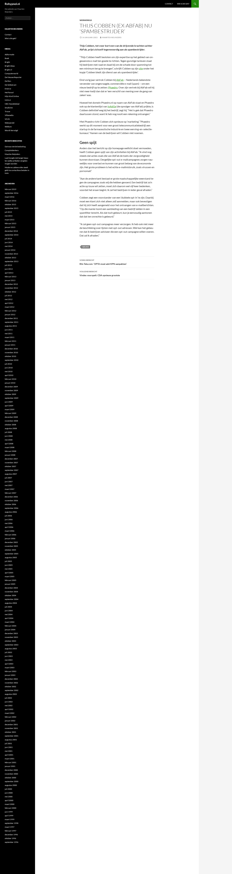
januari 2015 (10, 227)
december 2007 (11, 459)
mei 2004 (8, 614)
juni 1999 (9, 812)
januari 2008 (10, 455)
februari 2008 (10, 451)
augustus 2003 (11, 648)
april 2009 (9, 405)
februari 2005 (10, 580)
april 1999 (9, 815)
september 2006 (11, 508)
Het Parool (9, 92)
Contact (169, 4)
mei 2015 (8, 216)
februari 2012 (10, 311)
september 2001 (11, 736)
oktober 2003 (10, 641)
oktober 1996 (10, 838)
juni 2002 (9, 701)
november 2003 (11, 637)
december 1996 (11, 834)
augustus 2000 (11, 785)
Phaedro (113, 87)
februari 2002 (10, 717)
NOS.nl (8, 100)
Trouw (7, 111)
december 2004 (11, 588)
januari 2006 (10, 538)
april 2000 (9, 800)
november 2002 (11, 683)
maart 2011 (9, 337)
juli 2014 (8, 238)
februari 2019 (10, 189)
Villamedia (9, 115)
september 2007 (11, 470)
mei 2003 (8, 660)
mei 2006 (8, 523)
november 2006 (11, 500)
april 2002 (9, 709)
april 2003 (9, 664)
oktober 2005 (10, 550)
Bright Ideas (10, 66)
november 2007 (11, 462)
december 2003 (11, 633)
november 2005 (11, 546)
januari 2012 (10, 314)
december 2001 (11, 724)
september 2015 (11, 208)
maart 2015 (9, 219)
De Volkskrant (10, 85)
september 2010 (11, 360)
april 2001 (9, 755)
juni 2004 (9, 610)
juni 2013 (9, 269)
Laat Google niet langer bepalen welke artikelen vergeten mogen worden (17, 161)
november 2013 (11, 254)
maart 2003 (9, 667)
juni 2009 (9, 402)
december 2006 (11, 497)
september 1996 (11, 842)
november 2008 (11, 421)
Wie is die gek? (183, 4)
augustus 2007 (11, 474)
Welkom (8, 126)
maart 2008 (9, 447)
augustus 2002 (11, 694)
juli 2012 (8, 295)
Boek (7, 58)
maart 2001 (9, 758)
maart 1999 (9, 819)
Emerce (8, 88)
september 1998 (11, 823)
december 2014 (11, 231)
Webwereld (86, 20)
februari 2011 (10, 341)
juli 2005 (8, 561)
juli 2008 (8, 432)
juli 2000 (8, 789)
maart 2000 (9, 804)
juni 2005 (9, 565)
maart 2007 (9, 489)
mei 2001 (8, 751)
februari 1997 (10, 831)
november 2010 (11, 352)
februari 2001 (10, 762)
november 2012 (11, 288)
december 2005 (11, 542)
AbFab (120, 79)
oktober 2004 (10, 595)
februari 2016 (10, 200)
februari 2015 (10, 223)
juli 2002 (8, 698)
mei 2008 (8, 440)
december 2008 (11, 417)
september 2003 (11, 645)
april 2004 (9, 618)
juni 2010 (9, 367)
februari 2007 (10, 493)
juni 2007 (9, 481)
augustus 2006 (11, 512)
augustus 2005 (11, 557)
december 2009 (11, 386)
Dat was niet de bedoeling (15, 146)
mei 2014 (8, 246)
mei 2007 (8, 485)
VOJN (7, 119)
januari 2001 (10, 766)
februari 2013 (10, 276)
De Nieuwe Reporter (13, 77)
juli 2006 (8, 515)
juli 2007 (8, 478)
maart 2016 (9, 197)
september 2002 (11, 690)
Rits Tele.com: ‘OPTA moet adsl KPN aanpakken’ (103, 262)
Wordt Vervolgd (11, 130)
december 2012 (11, 284)
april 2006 (9, 527)
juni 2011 (9, 330)
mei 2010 (8, 371)
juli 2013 (8, 265)
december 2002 (11, 679)
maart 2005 (9, 576)
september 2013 (11, 261)
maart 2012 (9, 307)
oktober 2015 (10, 204)
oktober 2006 (10, 504)
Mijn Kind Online (12, 96)
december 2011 (11, 318)
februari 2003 (10, 671)
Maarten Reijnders (111, 37)
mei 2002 (8, 705)
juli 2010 (8, 364)
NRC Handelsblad (12, 104)
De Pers (8, 81)
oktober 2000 (10, 777)
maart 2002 (9, 713)
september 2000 (11, 781)
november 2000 (11, 774)
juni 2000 (9, 793)
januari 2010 (10, 383)
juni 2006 (9, 519)
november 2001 (11, 728)
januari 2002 (10, 720)
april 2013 (9, 273)
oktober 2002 (10, 686)
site (141, 68)
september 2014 (11, 235)
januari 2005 (10, 584)
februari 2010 (10, 379)
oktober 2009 (10, 394)
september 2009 (11, 398)
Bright (7, 62)
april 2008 (9, 443)
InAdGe (112, 106)
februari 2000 (10, 808)
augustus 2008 (11, 428)
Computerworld (11, 73)
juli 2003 (8, 652)
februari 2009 (10, 413)
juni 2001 (9, 747)
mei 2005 (8, 569)
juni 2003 (9, 656)
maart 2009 (9, 409)
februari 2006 (10, 534)
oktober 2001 (10, 732)
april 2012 (9, 303)
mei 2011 (8, 333)
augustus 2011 (11, 326)
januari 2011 (10, 345)
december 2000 (11, 770)
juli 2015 (8, 212)
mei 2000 (8, 796)
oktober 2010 (10, 356)
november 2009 (11, 390)
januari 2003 (10, 675)
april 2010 (9, 375)
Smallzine (9, 107)
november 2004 (11, 591)
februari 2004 (10, 626)
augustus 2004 (11, 603)
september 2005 (11, 553)
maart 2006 (9, 531)
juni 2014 (9, 242)
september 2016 (11, 193)
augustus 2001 (11, 739)
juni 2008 (9, 436)
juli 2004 (8, 607)
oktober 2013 (10, 257)
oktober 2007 (10, 466)
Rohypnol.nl (12, 4)
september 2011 (11, 322)
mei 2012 (8, 299)
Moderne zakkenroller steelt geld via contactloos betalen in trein (17, 170)
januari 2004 (10, 629)
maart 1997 (9, 827)
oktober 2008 (10, 424)
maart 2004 (9, 622)
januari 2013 (10, 280)
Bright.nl (8, 69)
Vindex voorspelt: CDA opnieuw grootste (100, 273)
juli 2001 (8, 743)
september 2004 (11, 599)
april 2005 (9, 572)
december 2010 (11, 348)
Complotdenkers (12, 150)
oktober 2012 (10, 292)
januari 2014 (10, 250)
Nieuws (85, 247)
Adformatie (9, 54)
